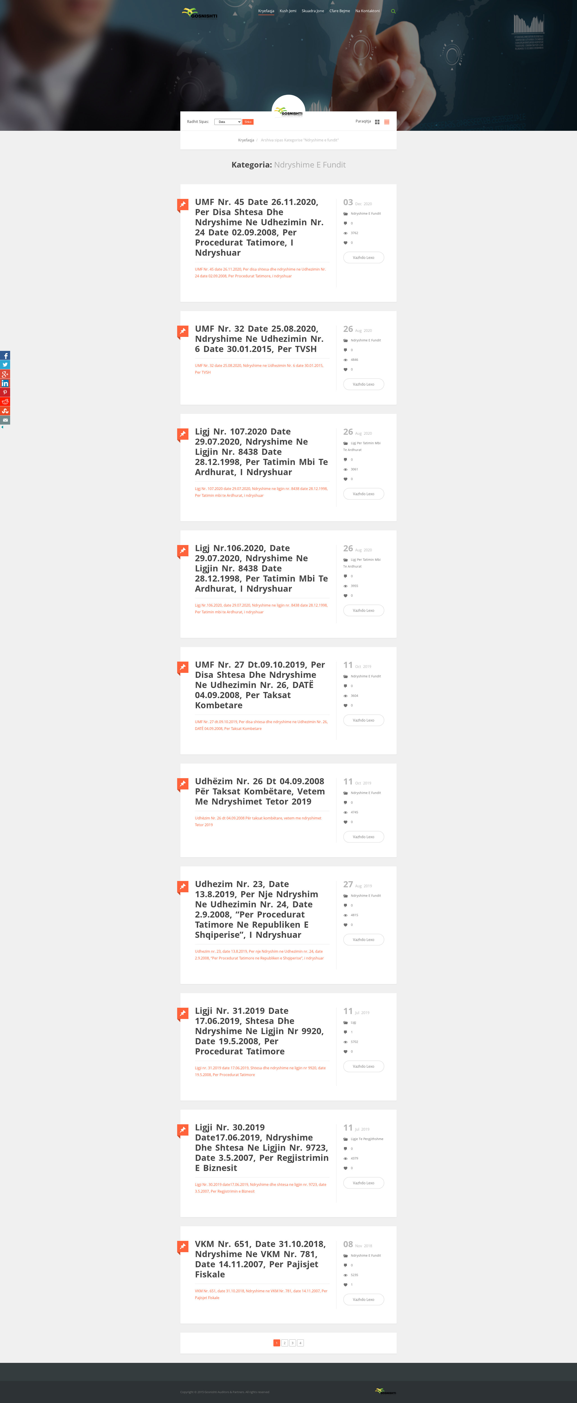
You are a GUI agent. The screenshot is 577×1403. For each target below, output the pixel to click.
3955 (354, 586)
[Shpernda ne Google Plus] (5, 373)
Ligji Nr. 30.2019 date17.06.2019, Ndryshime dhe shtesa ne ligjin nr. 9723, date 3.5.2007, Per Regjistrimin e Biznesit (262, 1147)
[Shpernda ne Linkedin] (5, 383)
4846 (354, 359)
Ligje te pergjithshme (367, 1139)
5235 (354, 1275)
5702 (354, 1042)
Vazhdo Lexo (363, 257)
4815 (354, 915)
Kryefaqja (266, 10)
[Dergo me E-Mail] (5, 420)
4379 (354, 1158)
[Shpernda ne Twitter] (5, 364)
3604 (354, 695)
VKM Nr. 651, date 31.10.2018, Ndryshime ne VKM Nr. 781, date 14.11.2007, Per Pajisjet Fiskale (260, 1259)
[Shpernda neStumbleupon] (5, 410)
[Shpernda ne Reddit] (5, 401)
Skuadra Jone (313, 10)
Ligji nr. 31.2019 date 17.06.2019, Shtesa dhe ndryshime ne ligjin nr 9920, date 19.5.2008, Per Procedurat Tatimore (259, 1031)
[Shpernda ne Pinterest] (5, 392)
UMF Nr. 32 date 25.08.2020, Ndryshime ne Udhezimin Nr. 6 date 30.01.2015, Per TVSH (259, 338)
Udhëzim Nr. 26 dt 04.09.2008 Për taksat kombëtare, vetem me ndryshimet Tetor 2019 (260, 791)
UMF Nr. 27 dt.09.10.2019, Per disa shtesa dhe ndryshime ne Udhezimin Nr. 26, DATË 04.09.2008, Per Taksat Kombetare (260, 684)
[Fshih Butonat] (2, 428)
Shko (248, 122)
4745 (354, 812)
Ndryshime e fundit (366, 213)
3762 (354, 233)
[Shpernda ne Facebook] (5, 355)
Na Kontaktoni (367, 10)
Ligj (353, 1022)
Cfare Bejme (340, 10)
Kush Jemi (288, 10)
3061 (354, 469)
